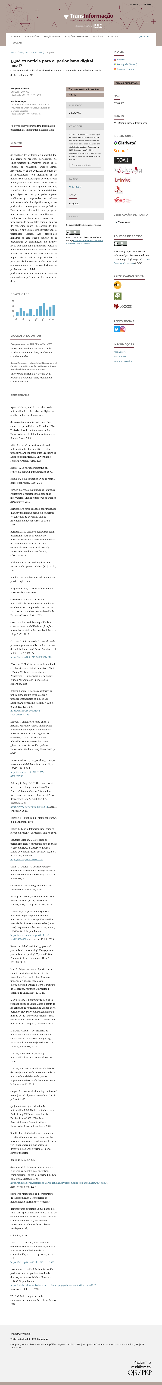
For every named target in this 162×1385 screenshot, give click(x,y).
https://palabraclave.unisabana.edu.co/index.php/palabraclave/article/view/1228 (53, 1285)
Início (13, 52)
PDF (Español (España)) (85, 89)
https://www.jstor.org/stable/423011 (29, 806)
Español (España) (126, 68)
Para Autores (120, 356)
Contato (113, 36)
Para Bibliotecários (123, 361)
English (121, 59)
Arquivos (25, 52)
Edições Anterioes (76, 36)
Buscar (17, 42)
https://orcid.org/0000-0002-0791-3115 (25, 114)
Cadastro (147, 4)
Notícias (98, 36)
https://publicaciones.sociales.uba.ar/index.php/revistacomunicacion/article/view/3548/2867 (58, 1182)
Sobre (14, 36)
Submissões (32, 36)
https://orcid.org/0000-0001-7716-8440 (25, 95)
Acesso (134, 4)
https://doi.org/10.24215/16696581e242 (30, 657)
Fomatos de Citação (82, 165)
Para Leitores (120, 351)
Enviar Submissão (127, 83)
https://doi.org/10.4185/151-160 (26, 859)
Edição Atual (52, 36)
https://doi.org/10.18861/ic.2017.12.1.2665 (32, 1262)
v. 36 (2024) (38, 52)
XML (73, 95)
